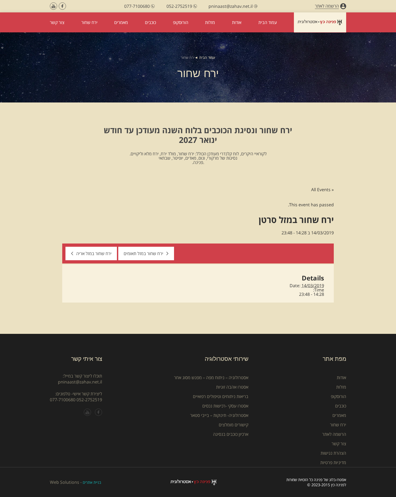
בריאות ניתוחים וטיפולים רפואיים (220, 396)
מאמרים (339, 415)
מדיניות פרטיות (333, 462)
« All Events (322, 189)
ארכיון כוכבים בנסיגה (230, 434)
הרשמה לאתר (334, 434)
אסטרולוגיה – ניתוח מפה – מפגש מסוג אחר (211, 378)
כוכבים (340, 406)
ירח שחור (338, 425)
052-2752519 (89, 400)
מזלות (341, 387)
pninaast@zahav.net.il (80, 382)
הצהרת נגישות (333, 453)
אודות (341, 378)
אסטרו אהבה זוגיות (232, 387)
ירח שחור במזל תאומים (143, 253)
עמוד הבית (207, 58)
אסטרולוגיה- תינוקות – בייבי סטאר (219, 415)
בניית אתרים (92, 482)
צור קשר (339, 444)
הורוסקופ (338, 396)
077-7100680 (62, 400)
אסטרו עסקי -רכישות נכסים (225, 406)
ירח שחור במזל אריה (94, 253)
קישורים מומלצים (233, 425)
